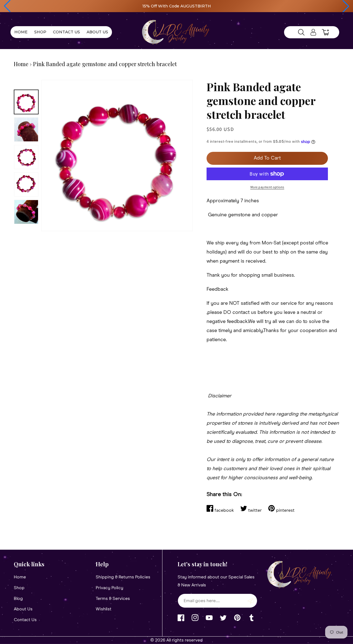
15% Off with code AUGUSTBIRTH (176, 6)
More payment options (267, 187)
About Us (23, 609)
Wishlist (103, 609)
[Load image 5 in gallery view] (26, 212)
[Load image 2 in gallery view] (26, 129)
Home (21, 64)
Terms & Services (113, 598)
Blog (18, 598)
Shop (19, 588)
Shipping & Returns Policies (123, 577)
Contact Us (25, 620)
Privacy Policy (109, 588)
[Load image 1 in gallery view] (26, 102)
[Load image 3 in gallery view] (26, 157)
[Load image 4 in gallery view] (26, 184)
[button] (7, 6)
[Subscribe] (251, 601)
